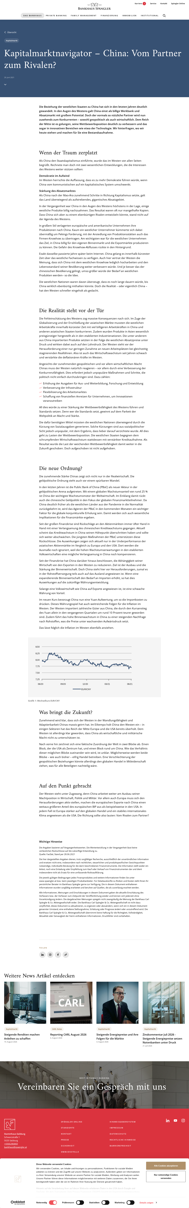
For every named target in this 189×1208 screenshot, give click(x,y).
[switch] (80, 1202)
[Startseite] (94, 6)
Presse (65, 1140)
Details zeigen (146, 1202)
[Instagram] (183, 1120)
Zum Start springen (94, 1111)
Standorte (68, 1127)
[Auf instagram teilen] (50, 954)
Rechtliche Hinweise (123, 1140)
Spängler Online (71, 1122)
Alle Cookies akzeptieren (166, 1166)
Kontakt (66, 1134)
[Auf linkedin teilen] (42, 954)
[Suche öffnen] (164, 15)
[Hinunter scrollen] (5, 84)
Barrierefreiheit (120, 1145)
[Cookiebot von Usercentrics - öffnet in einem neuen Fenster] (18, 1203)
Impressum (116, 1127)
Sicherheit (68, 1145)
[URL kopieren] (65, 954)
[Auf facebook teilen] (58, 954)
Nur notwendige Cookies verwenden (166, 1176)
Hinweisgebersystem (123, 1122)
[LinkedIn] (167, 1120)
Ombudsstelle (70, 1152)
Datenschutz (118, 1134)
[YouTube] (175, 1120)
